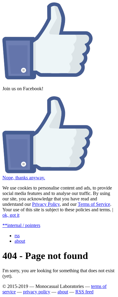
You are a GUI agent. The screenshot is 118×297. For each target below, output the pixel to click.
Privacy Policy (46, 204)
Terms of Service (94, 204)
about (20, 241)
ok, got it (10, 215)
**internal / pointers (21, 225)
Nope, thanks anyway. (23, 177)
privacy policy (36, 291)
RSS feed (84, 291)
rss (17, 235)
